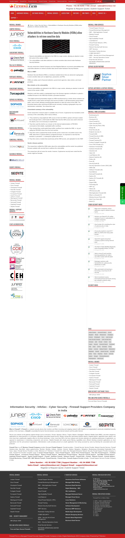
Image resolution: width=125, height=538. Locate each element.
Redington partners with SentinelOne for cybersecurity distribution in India (103, 263)
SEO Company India (82, 536)
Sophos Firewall (15, 196)
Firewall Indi (61, 458)
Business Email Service (73, 520)
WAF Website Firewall (38, 458)
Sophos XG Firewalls (95, 178)
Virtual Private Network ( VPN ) (98, 42)
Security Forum (72, 1)
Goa (110, 341)
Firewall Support (109, 456)
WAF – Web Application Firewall (98, 32)
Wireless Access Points (95, 197)
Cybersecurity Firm (62, 1)
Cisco (103, 337)
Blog (94, 13)
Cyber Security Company (94, 339)
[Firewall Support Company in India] (23, 6)
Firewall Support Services (96, 28)
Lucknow (96, 349)
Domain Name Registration (74, 517)
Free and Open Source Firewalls (97, 401)
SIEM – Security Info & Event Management (101, 55)
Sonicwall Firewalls (94, 174)
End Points (85, 13)
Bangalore (91, 334)
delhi (96, 341)
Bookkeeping (93, 115)
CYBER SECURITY (94, 53)
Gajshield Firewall (16, 204)
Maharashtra (112, 349)
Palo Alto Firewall (15, 189)
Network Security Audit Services (98, 47)
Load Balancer (93, 40)
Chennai (91, 337)
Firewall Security (94, 136)
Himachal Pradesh (103, 344)
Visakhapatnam (92, 358)
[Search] (114, 1)
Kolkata (90, 349)
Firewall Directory (32, 1)
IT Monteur (101, 536)
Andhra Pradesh (92, 332)
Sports (91, 180)
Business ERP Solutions (73, 508)
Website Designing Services (74, 514)
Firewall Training (43, 1)
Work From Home (94, 199)
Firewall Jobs (52, 1)
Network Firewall (97, 456)
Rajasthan (100, 353)
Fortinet (105, 341)
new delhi (112, 351)
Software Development (73, 506)
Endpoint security (94, 132)
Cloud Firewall (93, 36)
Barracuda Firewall (16, 200)
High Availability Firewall (96, 38)
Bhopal (96, 334)
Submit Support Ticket (100, 9)
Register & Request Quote (77, 9)
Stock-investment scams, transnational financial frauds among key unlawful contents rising (105, 278)
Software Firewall (38, 13)
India (90, 346)
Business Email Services (73, 485)
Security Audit (93, 163)
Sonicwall (111, 353)
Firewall (91, 134)
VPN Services (93, 191)
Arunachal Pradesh (102, 332)
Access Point (65, 13)
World (91, 201)
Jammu (98, 346)
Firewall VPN (26, 458)
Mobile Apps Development (74, 511)
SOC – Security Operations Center (99, 57)
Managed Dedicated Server (74, 494)
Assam (109, 332)
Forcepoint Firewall (16, 194)
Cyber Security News (41, 25)
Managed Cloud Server (73, 497)
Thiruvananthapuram (104, 356)
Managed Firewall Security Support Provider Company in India (41, 536)
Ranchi (105, 353)
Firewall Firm (23, 1)
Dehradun (91, 341)
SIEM (90, 167)
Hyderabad (111, 344)
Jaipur (91, 153)
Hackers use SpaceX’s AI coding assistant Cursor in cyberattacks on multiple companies (105, 218)
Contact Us (101, 13)
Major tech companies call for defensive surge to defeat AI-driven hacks (105, 210)
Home (12, 13)
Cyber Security (93, 123)
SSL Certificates (70, 491)
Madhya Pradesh (103, 349)
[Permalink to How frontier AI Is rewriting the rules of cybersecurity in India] (91, 228)
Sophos (91, 176)
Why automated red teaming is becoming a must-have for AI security (103, 270)
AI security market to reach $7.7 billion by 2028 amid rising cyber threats (104, 232)
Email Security (93, 129)
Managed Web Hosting (73, 482)
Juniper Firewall (15, 183)
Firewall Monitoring (15, 458)
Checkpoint (92, 119)
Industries (92, 151)
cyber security (109, 337)
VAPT (90, 186)
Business (91, 117)
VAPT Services (93, 49)
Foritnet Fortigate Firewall (96, 142)
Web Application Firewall (96, 193)
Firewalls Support (13, 1)
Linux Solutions (70, 500)
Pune (90, 161)
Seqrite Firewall (15, 206)
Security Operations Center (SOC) (99, 165)
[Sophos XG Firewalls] (16, 105)
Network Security (104, 351)
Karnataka (104, 346)
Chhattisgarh (97, 337)
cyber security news (106, 339)
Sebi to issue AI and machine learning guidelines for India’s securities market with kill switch (104, 255)
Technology (92, 184)
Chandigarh (110, 334)
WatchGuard (100, 358)
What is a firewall (94, 195)
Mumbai (97, 351)
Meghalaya (91, 351)
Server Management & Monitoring (76, 503)
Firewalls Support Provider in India (78, 458)
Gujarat (90, 344)
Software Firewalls (94, 169)
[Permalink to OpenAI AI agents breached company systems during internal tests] (91, 243)
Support (13, 18)
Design (91, 127)
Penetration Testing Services (97, 51)
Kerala (110, 346)
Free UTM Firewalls (95, 144)
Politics (91, 159)
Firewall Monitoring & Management (99, 30)
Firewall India (80, 456)
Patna (95, 353)
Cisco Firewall (15, 185)
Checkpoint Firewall (16, 187)
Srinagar (96, 356)
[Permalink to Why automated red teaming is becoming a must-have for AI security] (91, 273)
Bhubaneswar (103, 334)
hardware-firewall (94, 148)
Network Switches (94, 157)
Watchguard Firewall (16, 198)
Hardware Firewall (23, 13)
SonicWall (92, 172)
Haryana (96, 344)
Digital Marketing (68, 536)
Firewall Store (93, 138)
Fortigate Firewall (16, 191)
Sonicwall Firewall (16, 202)
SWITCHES (76, 13)
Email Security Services (96, 59)
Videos (91, 188)
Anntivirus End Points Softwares (76, 479)
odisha (90, 353)
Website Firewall (94, 34)
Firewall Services (52, 13)
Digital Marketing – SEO (73, 488)
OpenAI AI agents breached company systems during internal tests (104, 240)
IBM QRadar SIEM (94, 394)
